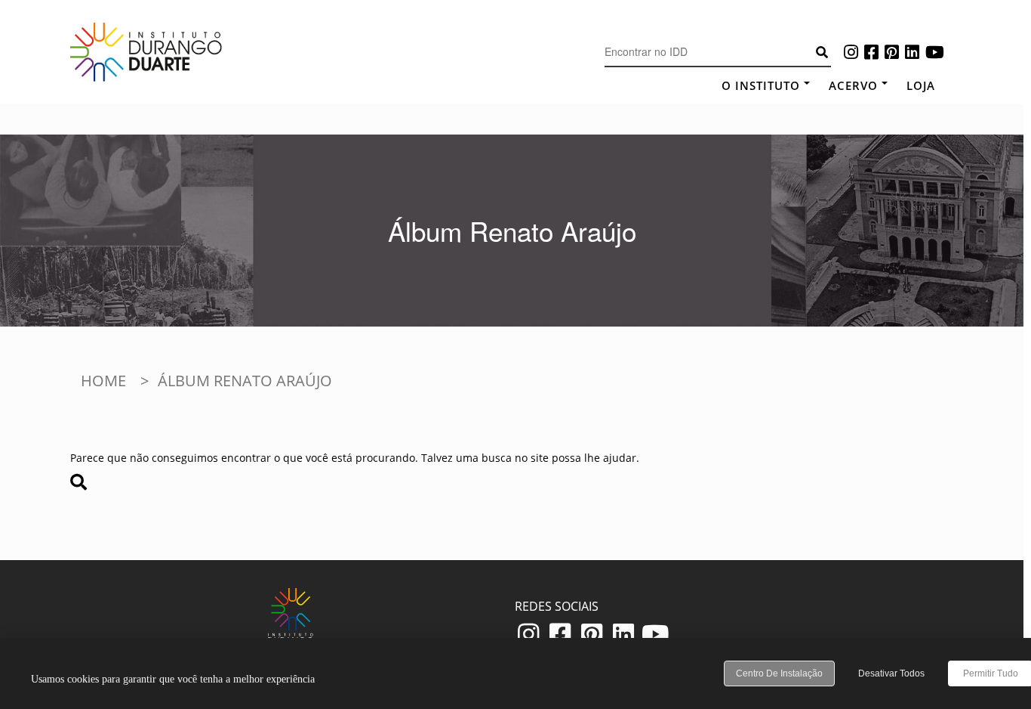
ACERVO (853, 85)
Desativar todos (891, 673)
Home (103, 380)
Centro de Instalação (779, 673)
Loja (920, 85)
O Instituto (761, 85)
